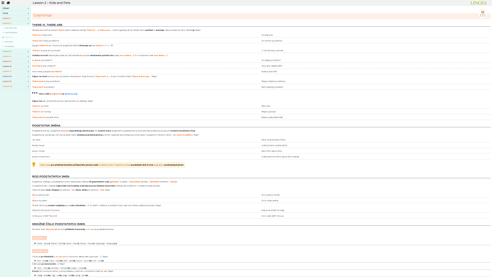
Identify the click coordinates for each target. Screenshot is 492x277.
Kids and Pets (11, 28)
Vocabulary (9, 46)
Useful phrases (11, 32)
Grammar (9, 37)
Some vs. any (71, 94)
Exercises (9, 42)
